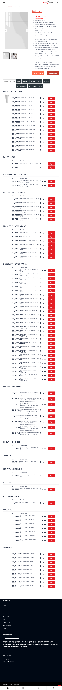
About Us (5, 611)
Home (4, 605)
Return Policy (6, 619)
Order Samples (38, 73)
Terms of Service (7, 625)
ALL (5, 7)
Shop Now (5, 608)
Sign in (51, 98)
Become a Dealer (7, 614)
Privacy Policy (6, 616)
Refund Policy (6, 622)
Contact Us (5, 628)
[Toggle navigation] (4, 2)
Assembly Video (52, 73)
